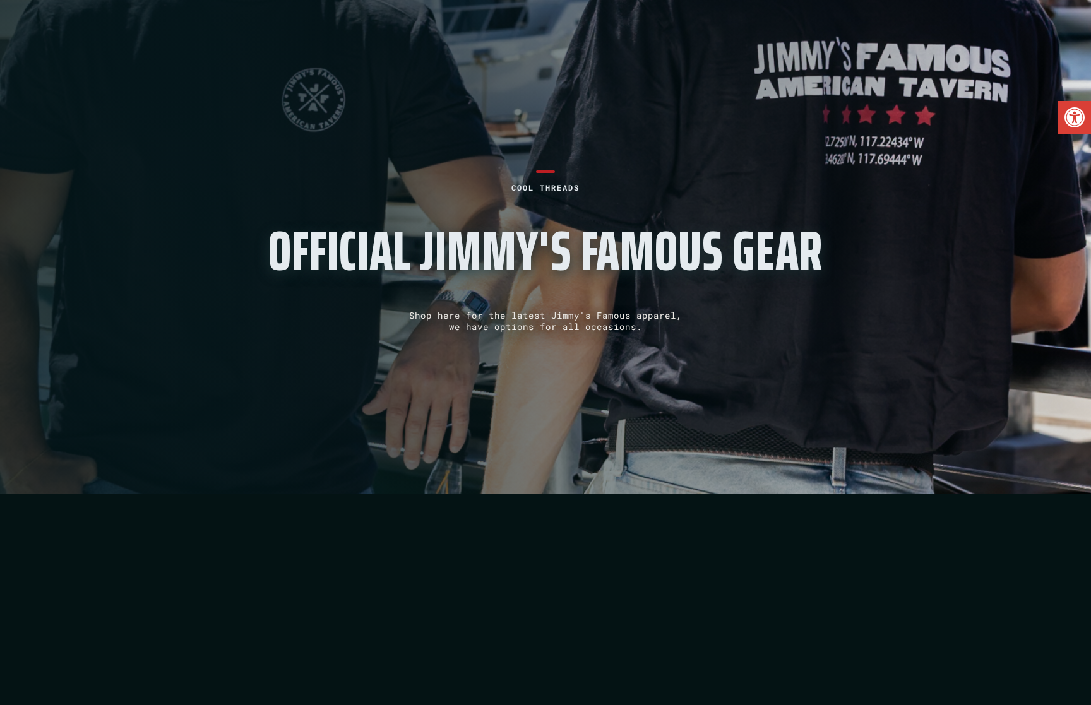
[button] (1074, 117)
